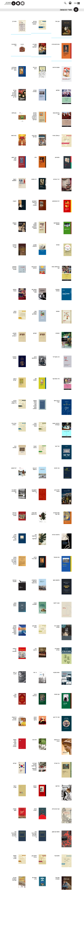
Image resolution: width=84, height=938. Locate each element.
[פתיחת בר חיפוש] (65, 4)
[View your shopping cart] (70, 3)
